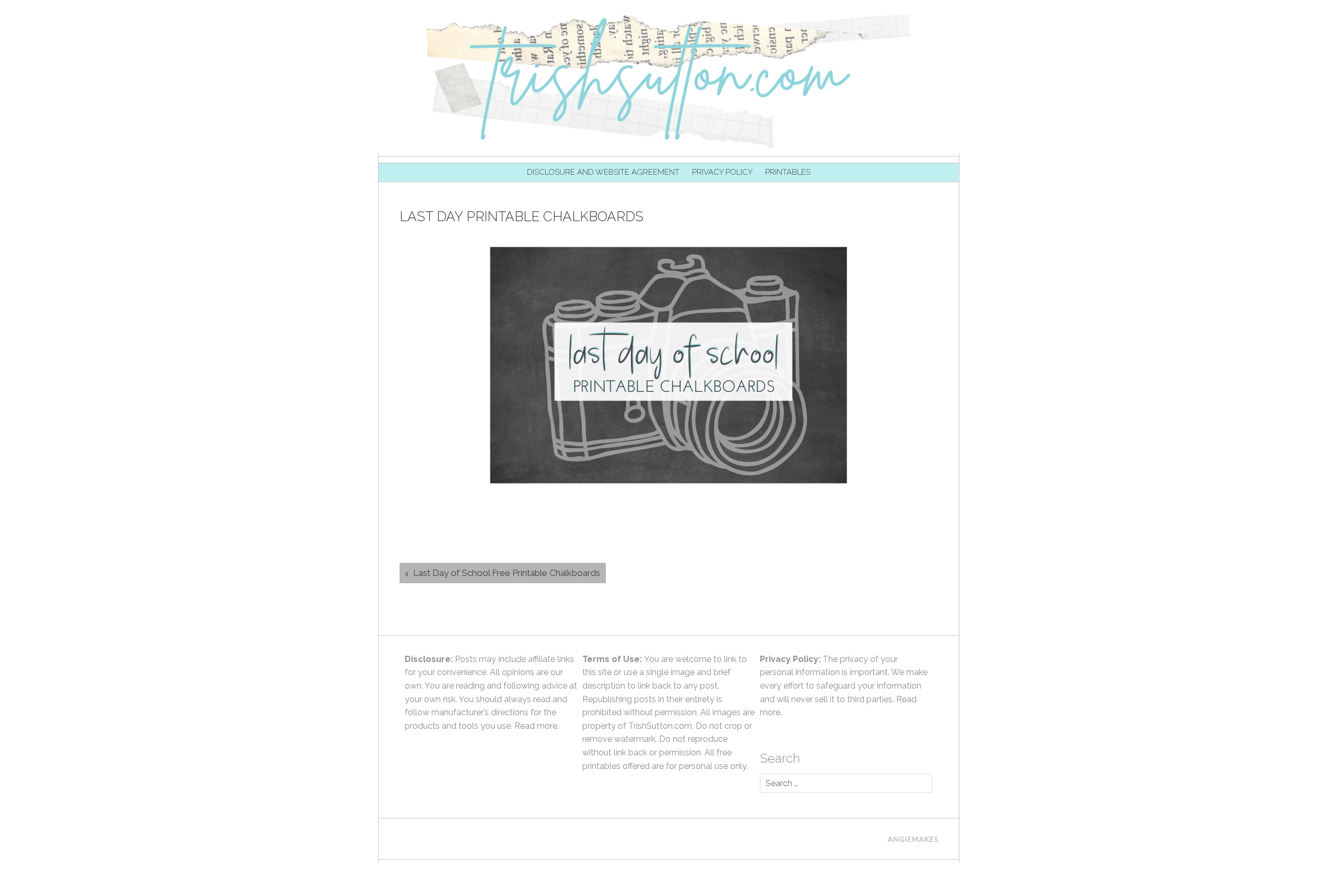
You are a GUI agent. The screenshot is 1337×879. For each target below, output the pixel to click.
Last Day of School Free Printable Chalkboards (506, 573)
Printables (788, 172)
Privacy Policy (722, 172)
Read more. (536, 726)
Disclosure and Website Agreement (603, 172)
